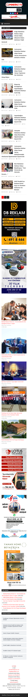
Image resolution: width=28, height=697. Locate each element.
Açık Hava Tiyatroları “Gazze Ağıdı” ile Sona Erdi (12, 381)
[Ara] (19, 10)
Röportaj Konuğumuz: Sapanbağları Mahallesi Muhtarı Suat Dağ (20, 89)
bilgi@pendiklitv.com (14, 671)
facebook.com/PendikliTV (14, 675)
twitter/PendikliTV (14, 682)
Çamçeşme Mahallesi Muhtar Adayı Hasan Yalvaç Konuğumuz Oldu (20, 104)
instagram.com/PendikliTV (14, 678)
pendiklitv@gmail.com (14, 669)
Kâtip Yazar (12, 44)
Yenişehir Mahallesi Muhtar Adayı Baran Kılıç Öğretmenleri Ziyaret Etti (19, 135)
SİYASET (19, 44)
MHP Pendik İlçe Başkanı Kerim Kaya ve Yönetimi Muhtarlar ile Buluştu (19, 185)
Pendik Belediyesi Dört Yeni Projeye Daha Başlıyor (13, 439)
